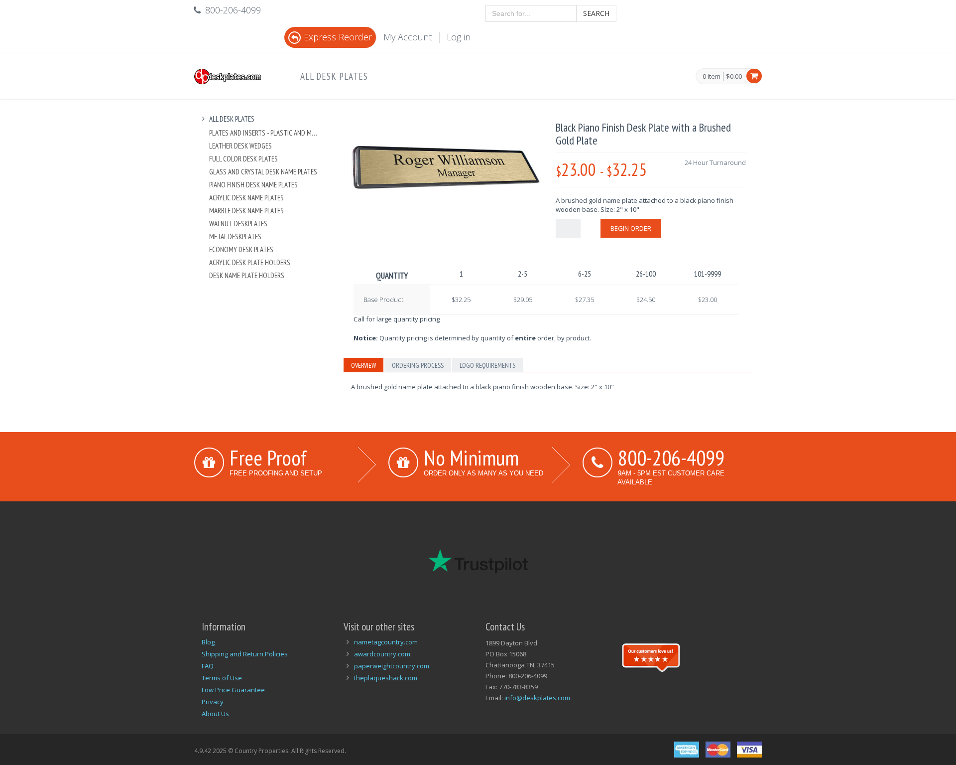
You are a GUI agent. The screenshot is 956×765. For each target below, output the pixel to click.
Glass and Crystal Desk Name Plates (263, 171)
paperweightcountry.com (391, 665)
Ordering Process (418, 365)
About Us (215, 713)
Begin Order (630, 228)
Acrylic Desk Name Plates (246, 197)
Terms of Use (222, 677)
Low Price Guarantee (233, 689)
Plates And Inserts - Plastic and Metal (264, 133)
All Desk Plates (334, 76)
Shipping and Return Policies (245, 653)
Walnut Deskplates (238, 223)
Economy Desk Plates (241, 249)
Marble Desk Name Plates (246, 210)
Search (596, 13)
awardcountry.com (382, 653)
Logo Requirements (487, 365)
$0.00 (734, 76)
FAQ (208, 665)
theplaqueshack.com (385, 677)
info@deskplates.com (537, 697)
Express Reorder (338, 37)
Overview (363, 365)
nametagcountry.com (386, 641)
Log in (459, 37)
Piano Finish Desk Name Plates (253, 184)
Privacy (213, 701)
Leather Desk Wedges (240, 146)
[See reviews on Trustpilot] (651, 656)
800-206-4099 (671, 457)
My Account (407, 37)
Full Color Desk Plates (243, 158)
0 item (711, 77)
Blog (208, 641)
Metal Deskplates (235, 236)
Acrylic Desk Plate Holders (249, 262)
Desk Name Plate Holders (246, 275)
